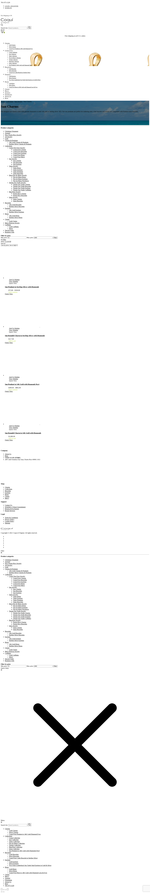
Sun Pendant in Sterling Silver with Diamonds (22, 287)
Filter (55, 237)
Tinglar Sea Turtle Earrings (21, 188)
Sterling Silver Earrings (16, 212)
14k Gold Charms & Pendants (18, 142)
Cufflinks (8, 225)
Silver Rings (12, 85)
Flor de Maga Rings (19, 177)
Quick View (9, 294)
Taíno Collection (13, 56)
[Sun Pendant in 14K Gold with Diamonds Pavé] (24, 375)
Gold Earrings (12, 76)
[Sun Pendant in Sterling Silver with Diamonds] (24, 278)
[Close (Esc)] (1, 889)
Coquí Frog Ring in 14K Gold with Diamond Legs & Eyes (23, 87)
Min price (4, 237)
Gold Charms (12, 45)
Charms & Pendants (11, 140)
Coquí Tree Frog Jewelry (17, 148)
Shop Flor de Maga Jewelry (18, 175)
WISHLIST (8, 8)
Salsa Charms (17, 199)
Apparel (7, 92)
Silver (11, 228)
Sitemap (7, 523)
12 (6, 241)
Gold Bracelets (12, 69)
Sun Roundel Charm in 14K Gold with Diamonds (23, 433)
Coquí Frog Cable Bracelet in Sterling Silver (19, 72)
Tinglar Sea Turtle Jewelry (17, 183)
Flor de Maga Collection (15, 58)
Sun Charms (17, 161)
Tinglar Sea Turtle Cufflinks (22, 190)
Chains (7, 89)
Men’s (7, 91)
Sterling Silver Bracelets (16, 206)
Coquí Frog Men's (19, 157)
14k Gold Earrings (15, 210)
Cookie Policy (9, 521)
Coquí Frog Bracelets (20, 151)
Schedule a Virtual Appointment (15, 507)
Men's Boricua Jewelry (12, 223)
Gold (6, 139)
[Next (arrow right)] (3, 891)
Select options (12, 292)
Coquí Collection (13, 52)
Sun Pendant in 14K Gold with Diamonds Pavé (20, 65)
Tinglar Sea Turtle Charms (21, 184)
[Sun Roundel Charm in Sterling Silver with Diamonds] (40, 326)
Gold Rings (12, 83)
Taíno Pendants (18, 172)
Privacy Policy (9, 519)
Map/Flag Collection (14, 61)
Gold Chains (13, 221)
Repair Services (10, 511)
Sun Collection (12, 54)
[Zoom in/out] (8, 889)
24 (8, 241)
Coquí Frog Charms (19, 150)
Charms (7, 43)
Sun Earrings (17, 164)
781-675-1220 (9, 885)
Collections (9, 50)
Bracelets (8, 67)
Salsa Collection (13, 63)
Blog (6, 98)
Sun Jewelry (18, 101)
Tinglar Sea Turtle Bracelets (22, 186)
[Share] (3, 889)
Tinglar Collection (13, 59)
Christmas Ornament (11, 131)
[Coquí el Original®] (7, 23)
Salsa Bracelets (18, 201)
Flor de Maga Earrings (20, 179)
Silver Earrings (12, 78)
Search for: (4, 28)
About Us (8, 96)
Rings (7, 81)
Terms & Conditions (11, 517)
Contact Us (8, 505)
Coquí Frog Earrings (19, 153)
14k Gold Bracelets (15, 205)
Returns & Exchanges (12, 509)
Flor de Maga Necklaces (21, 181)
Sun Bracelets (17, 162)
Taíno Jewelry (13, 166)
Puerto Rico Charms (19, 194)
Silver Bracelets (13, 70)
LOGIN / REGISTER (11, 6)
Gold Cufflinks (14, 227)
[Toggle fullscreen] (6, 889)
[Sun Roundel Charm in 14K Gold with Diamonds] (40, 424)
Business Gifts (9, 232)
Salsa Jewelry (13, 197)
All (10, 241)
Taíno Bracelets (18, 173)
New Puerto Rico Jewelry (13, 135)
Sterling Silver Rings (15, 217)
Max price (30, 237)
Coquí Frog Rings (19, 155)
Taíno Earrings (18, 170)
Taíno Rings (17, 168)
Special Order (9, 230)
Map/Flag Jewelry (15, 192)
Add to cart (12, 341)
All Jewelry (8, 137)
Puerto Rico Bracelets (20, 195)
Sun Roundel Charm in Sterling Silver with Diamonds (25, 336)
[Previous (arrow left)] (1, 891)
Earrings (8, 74)
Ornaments (8, 94)
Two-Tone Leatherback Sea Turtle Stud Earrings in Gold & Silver (25, 80)
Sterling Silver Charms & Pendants (20, 144)
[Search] (29, 27)
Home (3, 101)
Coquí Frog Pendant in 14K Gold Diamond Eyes (21, 48)
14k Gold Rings (14, 216)
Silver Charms (12, 47)
